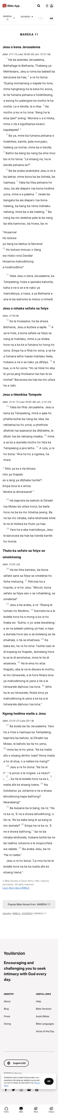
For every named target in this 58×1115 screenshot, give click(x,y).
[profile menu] (49, 6)
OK (48, 1081)
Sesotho (7, 913)
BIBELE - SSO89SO (23, 913)
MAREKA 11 (7, 18)
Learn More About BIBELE (16, 887)
